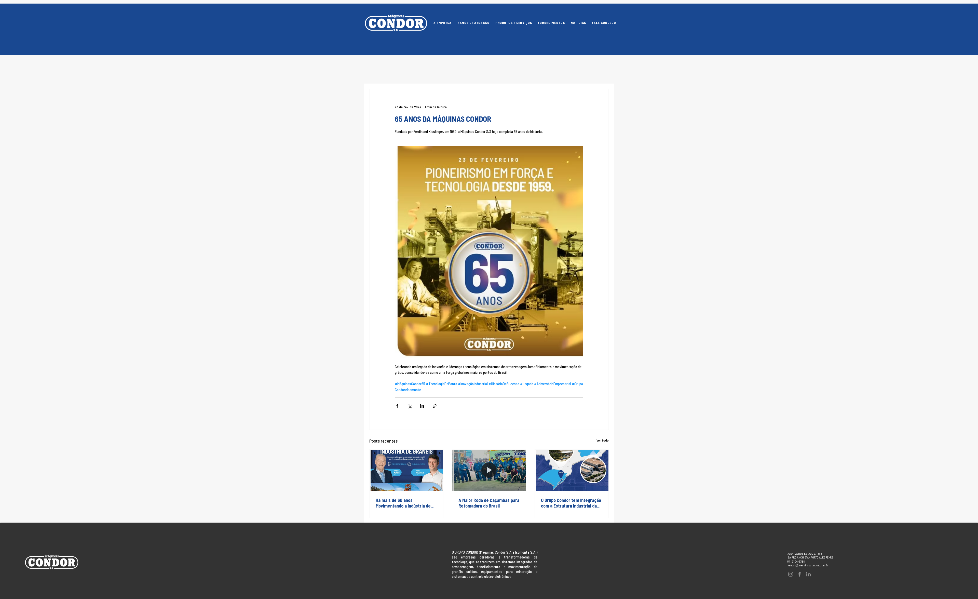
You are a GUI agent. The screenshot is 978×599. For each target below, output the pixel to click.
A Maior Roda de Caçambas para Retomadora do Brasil (488, 503)
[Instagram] (790, 574)
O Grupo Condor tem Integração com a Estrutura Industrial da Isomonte (571, 503)
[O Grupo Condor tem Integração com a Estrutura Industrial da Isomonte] (571, 470)
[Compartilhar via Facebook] (397, 406)
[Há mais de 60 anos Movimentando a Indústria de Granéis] (406, 470)
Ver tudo (602, 440)
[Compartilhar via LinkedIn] (422, 406)
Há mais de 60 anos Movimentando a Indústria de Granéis (403, 503)
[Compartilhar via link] (434, 406)
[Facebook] (799, 574)
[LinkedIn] (808, 574)
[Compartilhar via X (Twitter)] (409, 406)
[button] (513, 23)
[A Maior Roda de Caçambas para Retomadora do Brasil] (489, 470)
